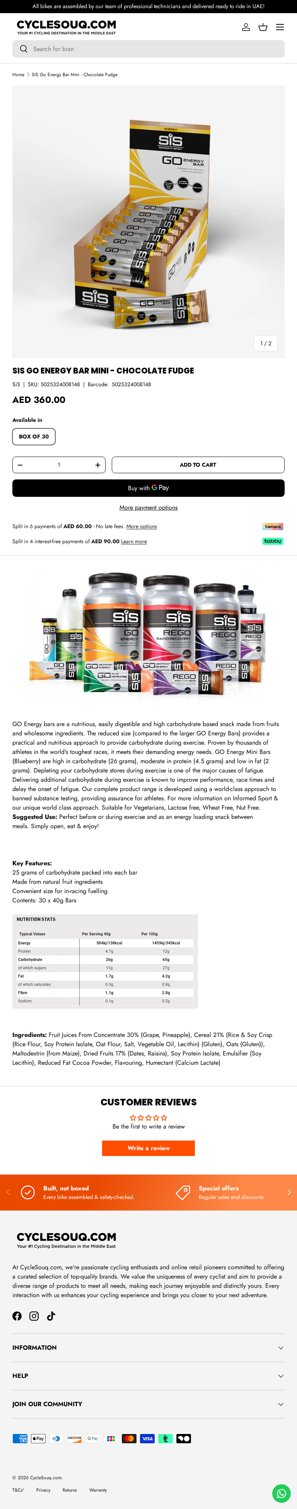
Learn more (134, 541)
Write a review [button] (149, 1148)
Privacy (43, 1490)
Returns (70, 1490)
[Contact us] (281, 1493)
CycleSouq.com (45, 1477)
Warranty (98, 1490)
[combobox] (148, 49)
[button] (262, 27)
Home (18, 74)
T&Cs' (18, 1490)
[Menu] (279, 27)
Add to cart (198, 465)
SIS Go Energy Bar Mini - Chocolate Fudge (75, 74)
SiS (16, 384)
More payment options (148, 507)
